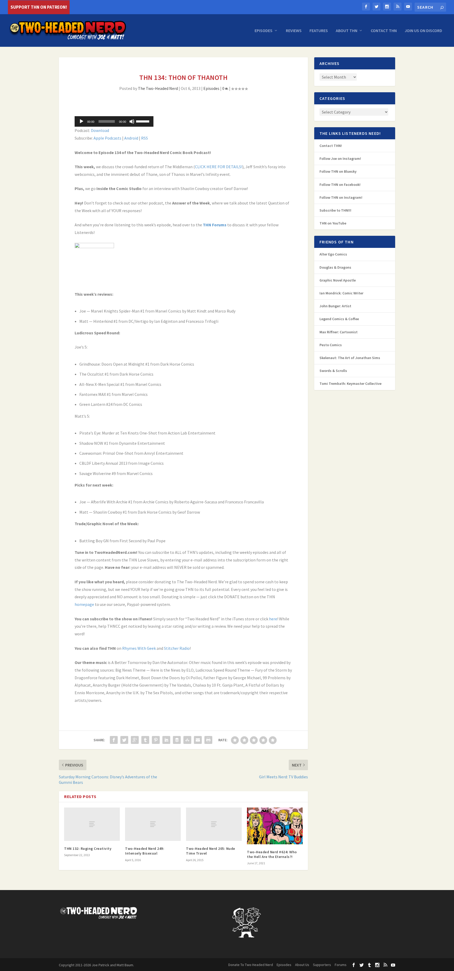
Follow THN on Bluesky (338, 171)
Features (318, 30)
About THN (346, 30)
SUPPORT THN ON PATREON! (39, 7)
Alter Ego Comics (333, 254)
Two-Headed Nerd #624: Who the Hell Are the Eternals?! (272, 854)
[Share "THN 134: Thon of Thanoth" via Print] (208, 740)
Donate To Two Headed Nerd (250, 964)
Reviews (294, 30)
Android (131, 138)
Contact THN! (330, 145)
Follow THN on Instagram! (340, 197)
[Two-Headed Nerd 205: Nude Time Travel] (214, 824)
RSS (144, 138)
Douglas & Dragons (335, 267)
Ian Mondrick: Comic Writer (341, 293)
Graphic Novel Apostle (337, 280)
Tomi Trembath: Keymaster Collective (350, 383)
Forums (341, 964)
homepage (84, 604)
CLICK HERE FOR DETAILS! (218, 166)
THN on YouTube (332, 223)
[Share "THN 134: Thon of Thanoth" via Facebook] (114, 740)
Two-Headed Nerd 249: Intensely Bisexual (144, 851)
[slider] (143, 121)
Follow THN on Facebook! (339, 184)
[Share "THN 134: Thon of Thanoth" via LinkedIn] (166, 740)
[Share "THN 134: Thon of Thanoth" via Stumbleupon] (187, 740)
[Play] (81, 121)
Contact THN (384, 30)
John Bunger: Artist (335, 306)
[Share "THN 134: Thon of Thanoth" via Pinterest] (156, 740)
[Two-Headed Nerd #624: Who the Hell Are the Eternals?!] (275, 826)
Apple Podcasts (107, 138)
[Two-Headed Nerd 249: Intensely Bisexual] (153, 824)
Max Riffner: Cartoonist (338, 332)
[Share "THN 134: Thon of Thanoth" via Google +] (135, 740)
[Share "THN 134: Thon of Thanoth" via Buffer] (177, 740)
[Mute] (132, 121)
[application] (114, 121)
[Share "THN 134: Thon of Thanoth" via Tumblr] (145, 740)
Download (100, 130)
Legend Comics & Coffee (339, 318)
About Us (302, 964)
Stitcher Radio (177, 648)
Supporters (322, 964)
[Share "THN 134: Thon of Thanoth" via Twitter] (124, 740)
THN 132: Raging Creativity (87, 848)
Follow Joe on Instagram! (340, 158)
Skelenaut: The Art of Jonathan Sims (349, 357)
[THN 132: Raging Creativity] (92, 824)
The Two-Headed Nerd (158, 88)
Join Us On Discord (423, 30)
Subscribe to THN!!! (335, 210)
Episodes (263, 30)
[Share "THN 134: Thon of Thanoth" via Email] (198, 740)
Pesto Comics (330, 345)
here (273, 618)
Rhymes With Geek (139, 648)
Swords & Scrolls (333, 370)
